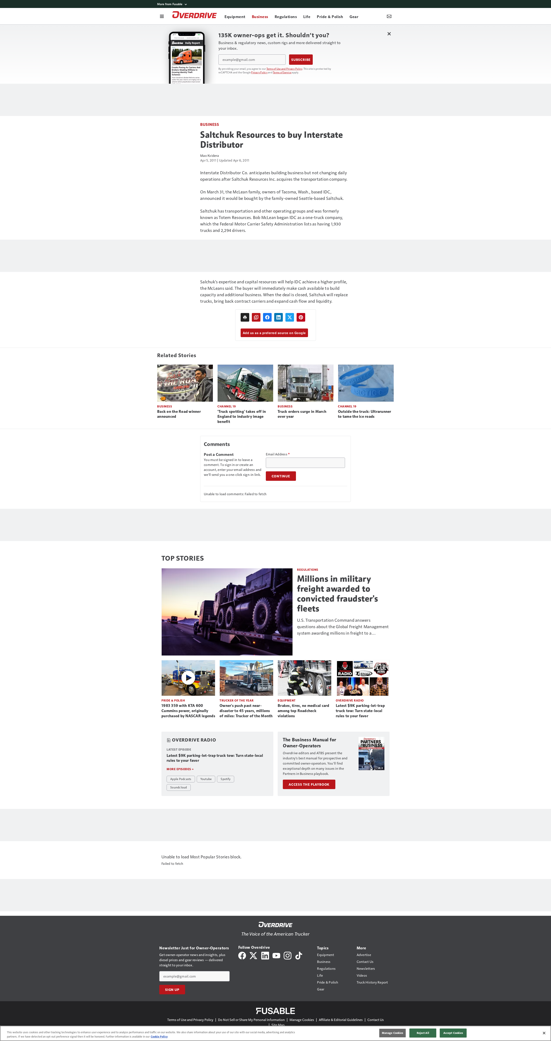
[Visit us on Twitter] (253, 955)
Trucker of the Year (237, 700)
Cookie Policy (159, 1036)
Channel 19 (226, 406)
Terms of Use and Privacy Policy (284, 68)
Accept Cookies (453, 1033)
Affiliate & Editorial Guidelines (341, 1019)
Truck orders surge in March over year (302, 414)
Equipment (287, 700)
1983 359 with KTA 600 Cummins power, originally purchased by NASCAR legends (188, 710)
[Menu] (161, 16)
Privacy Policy (259, 72)
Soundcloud (178, 787)
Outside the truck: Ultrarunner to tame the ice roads (364, 414)
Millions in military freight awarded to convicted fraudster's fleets (337, 593)
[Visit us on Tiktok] (299, 955)
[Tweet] (289, 317)
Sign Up (172, 989)
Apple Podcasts (180, 779)
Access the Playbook (309, 784)
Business (209, 124)
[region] (275, 1033)
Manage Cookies (301, 1019)
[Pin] (301, 317)
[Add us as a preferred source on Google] (256, 317)
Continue (281, 476)
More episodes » (180, 769)
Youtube (206, 779)
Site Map (278, 1024)
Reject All (423, 1033)
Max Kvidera (209, 155)
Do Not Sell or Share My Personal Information (251, 1019)
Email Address (278, 454)
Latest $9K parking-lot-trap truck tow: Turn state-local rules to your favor (360, 710)
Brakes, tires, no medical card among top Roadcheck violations (303, 710)
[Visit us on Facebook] (242, 955)
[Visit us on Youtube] (276, 955)
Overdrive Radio (350, 700)
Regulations (307, 569)
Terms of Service (282, 72)
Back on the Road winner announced (179, 414)
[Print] (245, 317)
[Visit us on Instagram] (287, 955)
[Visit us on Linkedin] (265, 955)
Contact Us (375, 1019)
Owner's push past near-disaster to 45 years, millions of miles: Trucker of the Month (246, 710)
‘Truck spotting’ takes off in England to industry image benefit (241, 416)
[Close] (544, 1033)
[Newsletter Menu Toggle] (389, 16)
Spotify (226, 779)
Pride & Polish (173, 700)
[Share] (267, 317)
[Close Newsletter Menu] (389, 33)
